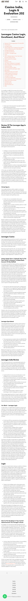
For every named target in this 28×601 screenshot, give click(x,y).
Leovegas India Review (9, 51)
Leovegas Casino (8, 46)
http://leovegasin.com (10, 563)
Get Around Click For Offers (10, 67)
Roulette (6, 60)
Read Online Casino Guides (10, 80)
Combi (14, 583)
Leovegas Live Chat (9, 76)
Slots (6, 86)
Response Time (8, 61)
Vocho (14, 581)
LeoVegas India (14, 21)
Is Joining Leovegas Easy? (10, 77)
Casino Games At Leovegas (10, 59)
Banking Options (8, 83)
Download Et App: (8, 66)
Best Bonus (7, 70)
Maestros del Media (16, 596)
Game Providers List (9, 84)
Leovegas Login (8, 81)
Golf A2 (14, 589)
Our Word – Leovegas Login (10, 53)
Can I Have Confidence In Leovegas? (12, 63)
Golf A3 (14, 585)
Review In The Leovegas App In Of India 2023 (14, 43)
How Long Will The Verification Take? (12, 68)
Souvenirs (14, 593)
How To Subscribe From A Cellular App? (13, 78)
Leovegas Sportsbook (9, 50)
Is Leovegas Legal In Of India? (11, 74)
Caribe (14, 587)
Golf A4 (14, 591)
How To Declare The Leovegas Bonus (12, 64)
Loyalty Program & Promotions (11, 73)
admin (8, 19)
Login (6, 54)
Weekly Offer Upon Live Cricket (11, 71)
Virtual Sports (7, 44)
